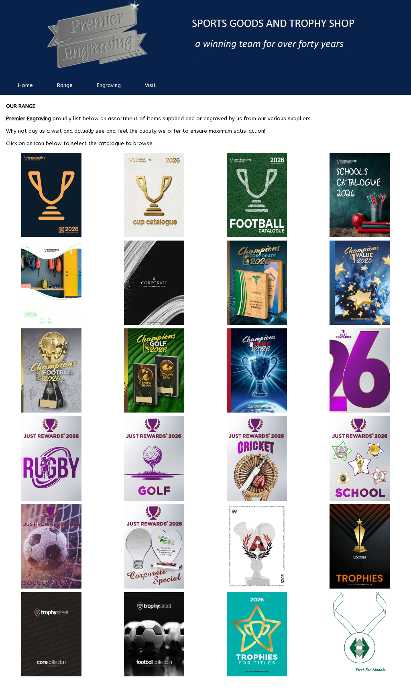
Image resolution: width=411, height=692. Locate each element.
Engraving (109, 85)
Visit (150, 85)
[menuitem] (25, 86)
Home (25, 85)
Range (65, 85)
